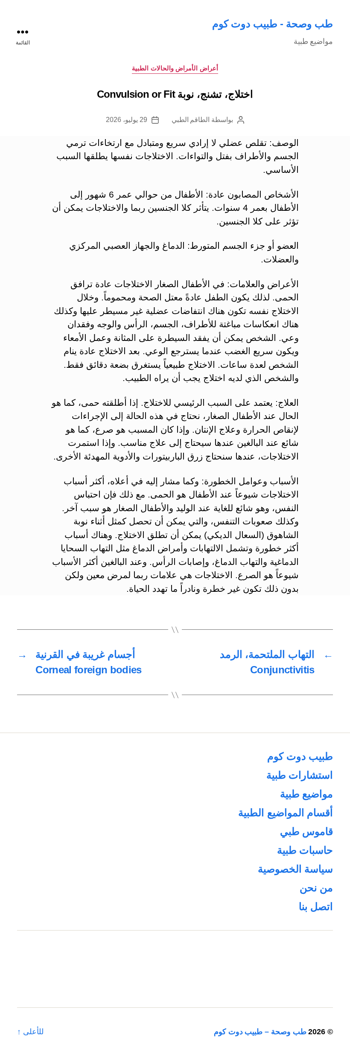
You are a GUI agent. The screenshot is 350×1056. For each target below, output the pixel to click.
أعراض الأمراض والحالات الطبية (175, 68)
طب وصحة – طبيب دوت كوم (260, 1031)
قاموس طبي (306, 831)
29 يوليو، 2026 (126, 119)
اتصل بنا (316, 906)
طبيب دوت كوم (300, 756)
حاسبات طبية (305, 850)
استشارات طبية (299, 775)
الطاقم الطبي (191, 119)
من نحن (316, 887)
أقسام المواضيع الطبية (285, 812)
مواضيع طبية (306, 794)
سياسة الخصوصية (295, 869)
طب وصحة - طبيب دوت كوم (272, 23)
